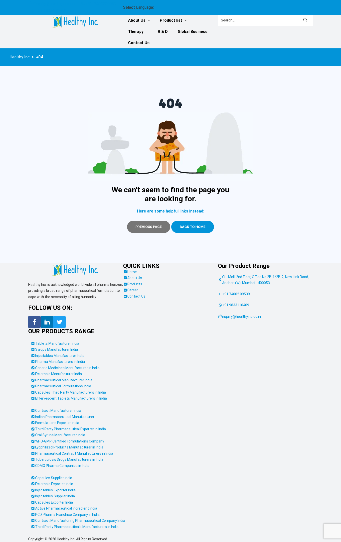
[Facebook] (34, 322)
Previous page (149, 227)
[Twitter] (59, 322)
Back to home (192, 227)
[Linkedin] (47, 322)
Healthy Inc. (66, 539)
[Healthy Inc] (75, 270)
